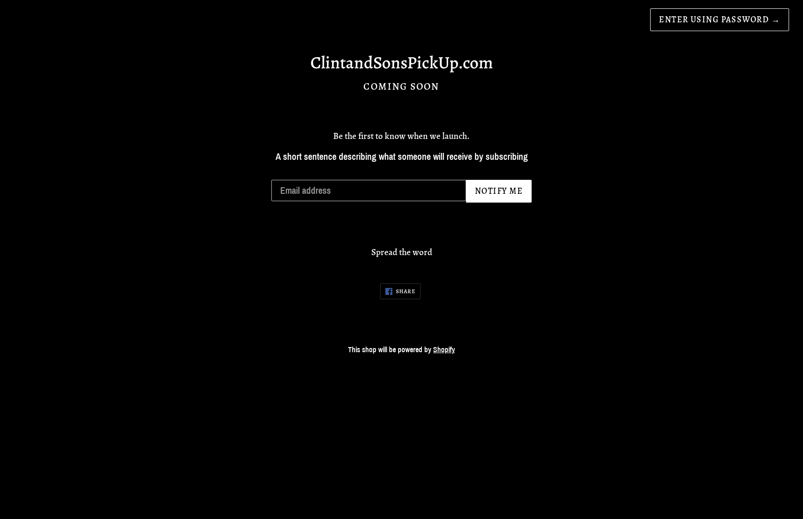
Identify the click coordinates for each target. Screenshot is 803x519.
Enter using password (719, 19)
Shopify (444, 350)
